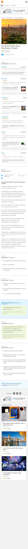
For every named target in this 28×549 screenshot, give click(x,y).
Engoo (3, 17)
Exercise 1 (3, 62)
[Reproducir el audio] (6, 67)
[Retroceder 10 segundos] (19, 175)
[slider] (1, 178)
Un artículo (4, 385)
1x (22, 175)
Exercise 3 (3, 256)
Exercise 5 (3, 321)
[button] (14, 93)
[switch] (2, 54)
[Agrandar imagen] (14, 31)
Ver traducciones (9, 54)
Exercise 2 (3, 169)
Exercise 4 (3, 278)
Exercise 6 (3, 346)
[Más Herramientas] (25, 175)
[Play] (2, 175)
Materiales (14, 5)
